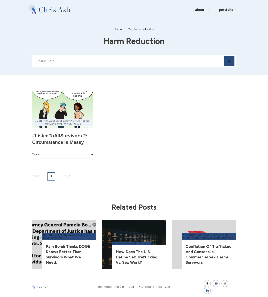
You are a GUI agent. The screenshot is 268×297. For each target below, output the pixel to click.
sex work (144, 243)
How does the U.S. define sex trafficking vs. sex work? (136, 257)
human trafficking (55, 235)
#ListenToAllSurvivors (197, 235)
